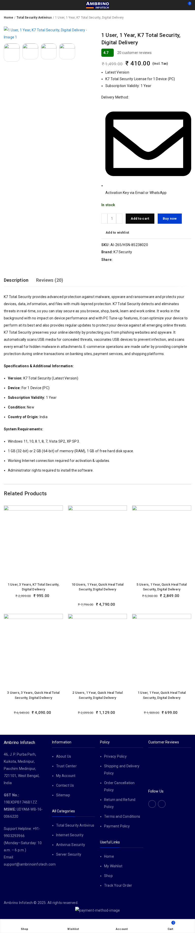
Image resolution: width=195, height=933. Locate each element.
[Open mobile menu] (5, 5)
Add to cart (140, 218)
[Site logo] (97, 5)
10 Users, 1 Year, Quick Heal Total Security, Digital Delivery (98, 587)
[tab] (16, 280)
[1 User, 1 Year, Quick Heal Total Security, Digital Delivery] (161, 651)
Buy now (170, 218)
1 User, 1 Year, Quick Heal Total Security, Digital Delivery (162, 695)
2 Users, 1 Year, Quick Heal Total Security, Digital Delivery (97, 695)
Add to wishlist (117, 232)
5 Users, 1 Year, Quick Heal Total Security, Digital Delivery (162, 587)
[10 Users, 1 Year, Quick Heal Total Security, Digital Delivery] (97, 542)
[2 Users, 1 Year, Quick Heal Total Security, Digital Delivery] (97, 651)
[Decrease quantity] (104, 219)
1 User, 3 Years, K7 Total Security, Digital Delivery (33, 587)
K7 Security (122, 252)
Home (8, 17)
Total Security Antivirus (34, 17)
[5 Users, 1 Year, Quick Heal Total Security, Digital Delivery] (161, 542)
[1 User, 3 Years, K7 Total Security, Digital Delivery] (33, 542)
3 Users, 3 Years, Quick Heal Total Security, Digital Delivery (33, 695)
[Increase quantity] (119, 219)
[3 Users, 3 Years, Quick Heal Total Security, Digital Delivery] (33, 651)
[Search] (178, 5)
